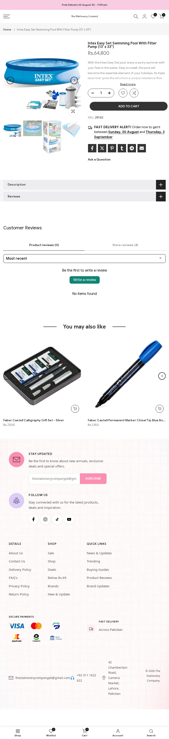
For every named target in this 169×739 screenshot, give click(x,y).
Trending (93, 561)
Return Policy (19, 594)
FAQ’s (13, 577)
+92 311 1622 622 (86, 677)
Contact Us (17, 561)
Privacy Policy (19, 586)
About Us (16, 553)
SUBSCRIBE (93, 478)
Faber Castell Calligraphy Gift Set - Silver (33, 420)
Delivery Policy (20, 569)
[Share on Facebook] (92, 148)
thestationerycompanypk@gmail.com (42, 678)
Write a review (84, 280)
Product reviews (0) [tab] (44, 245)
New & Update (59, 594)
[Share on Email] (141, 148)
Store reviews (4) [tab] (125, 245)
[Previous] (10, 80)
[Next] (74, 80)
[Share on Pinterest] (112, 148)
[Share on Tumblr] (122, 148)
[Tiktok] (57, 519)
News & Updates (99, 553)
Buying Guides (98, 569)
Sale (51, 553)
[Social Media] (33, 519)
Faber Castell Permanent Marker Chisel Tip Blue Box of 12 (127, 420)
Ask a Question (99, 159)
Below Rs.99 (57, 577)
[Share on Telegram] (131, 148)
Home (7, 29)
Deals (52, 569)
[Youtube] (69, 519)
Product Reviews (99, 577)
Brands (53, 586)
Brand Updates (98, 586)
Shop (51, 561)
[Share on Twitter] (102, 148)
